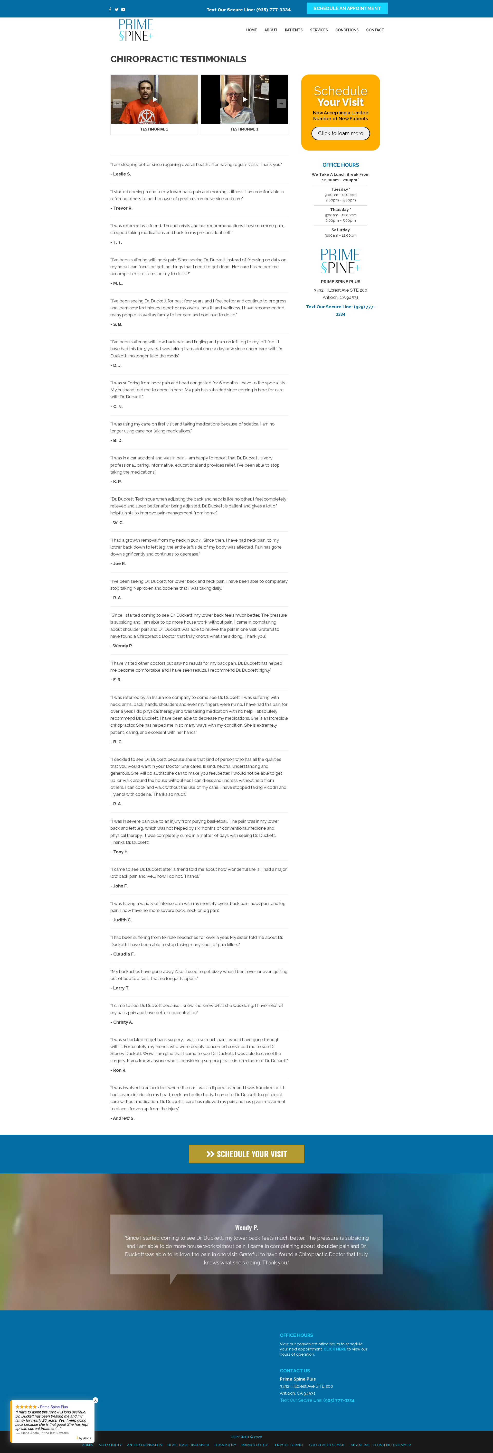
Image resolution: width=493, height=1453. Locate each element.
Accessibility (110, 1445)
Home (251, 30)
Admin (87, 1445)
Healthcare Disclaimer (188, 1445)
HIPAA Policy (225, 1445)
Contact (375, 30)
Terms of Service (288, 1445)
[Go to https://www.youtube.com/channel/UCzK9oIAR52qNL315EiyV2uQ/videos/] (123, 9)
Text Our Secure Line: (317, 1400)
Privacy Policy (255, 1445)
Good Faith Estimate (327, 1445)
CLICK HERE (335, 1349)
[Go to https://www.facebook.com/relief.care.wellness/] (110, 9)
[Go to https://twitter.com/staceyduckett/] (117, 9)
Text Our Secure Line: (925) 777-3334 (248, 9)
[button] (154, 99)
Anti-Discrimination (144, 1445)
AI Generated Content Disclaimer (381, 1445)
